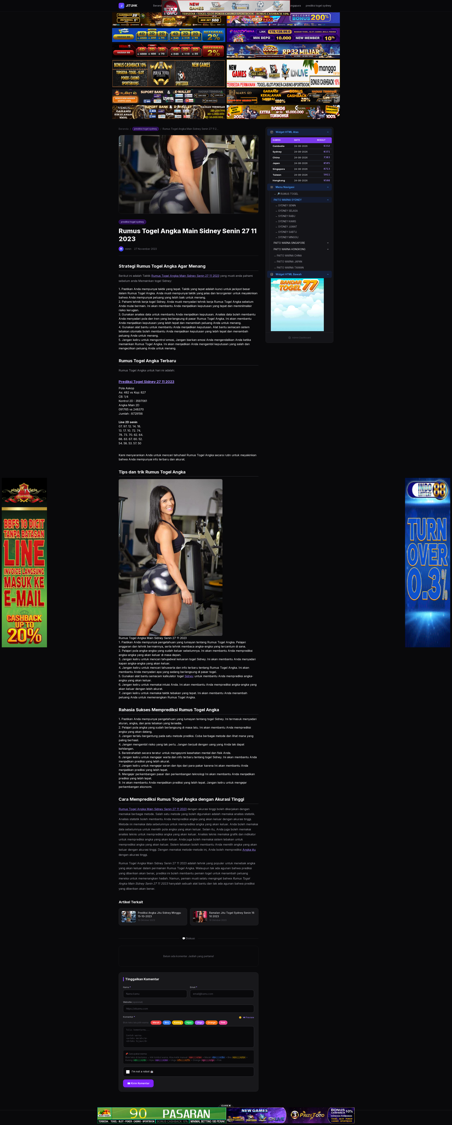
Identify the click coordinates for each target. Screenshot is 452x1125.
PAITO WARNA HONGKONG (289, 249)
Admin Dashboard (301, 337)
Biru (167, 1022)
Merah (156, 1022)
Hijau (189, 1022)
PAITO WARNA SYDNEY (288, 199)
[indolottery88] (427, 562)
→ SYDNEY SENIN (285, 205)
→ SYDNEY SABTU (286, 231)
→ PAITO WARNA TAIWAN (289, 267)
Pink (223, 1022)
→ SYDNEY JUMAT (286, 226)
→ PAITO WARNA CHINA (288, 255)
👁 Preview (248, 1017)
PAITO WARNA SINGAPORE (289, 242)
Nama (127, 987)
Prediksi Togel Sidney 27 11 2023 (146, 382)
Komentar (129, 1017)
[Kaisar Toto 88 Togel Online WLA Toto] (24, 562)
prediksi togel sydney (145, 128)
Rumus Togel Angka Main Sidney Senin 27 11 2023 (185, 275)
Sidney (189, 676)
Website (133, 1002)
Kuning (177, 1022)
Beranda (124, 128)
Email (193, 987)
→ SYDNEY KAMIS (285, 221)
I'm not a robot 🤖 (142, 1071)
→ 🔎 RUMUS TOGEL (286, 193)
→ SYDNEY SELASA (286, 210)
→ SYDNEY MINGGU (286, 237)
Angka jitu (249, 849)
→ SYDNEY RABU (285, 215)
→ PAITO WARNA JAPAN (288, 261)
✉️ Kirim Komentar (138, 1083)
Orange (212, 1022)
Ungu (199, 1022)
